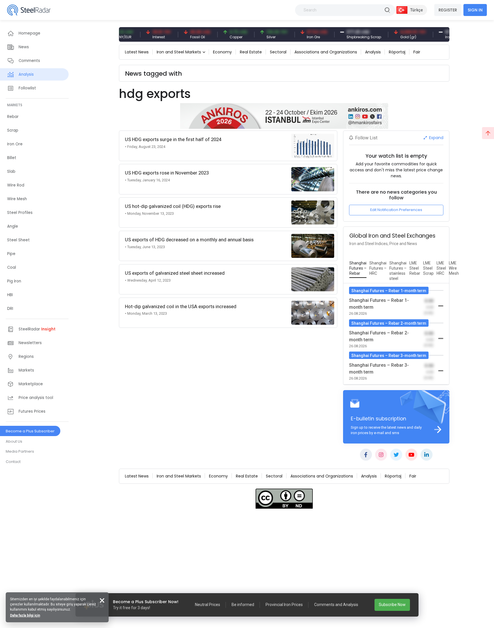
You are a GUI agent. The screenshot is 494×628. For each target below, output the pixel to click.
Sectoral (278, 52)
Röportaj (397, 52)
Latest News (137, 52)
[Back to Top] (488, 133)
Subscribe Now (392, 604)
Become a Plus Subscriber (30, 431)
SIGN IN (475, 10)
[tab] (357, 268)
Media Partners (20, 451)
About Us (14, 441)
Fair (416, 52)
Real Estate (251, 52)
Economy (222, 52)
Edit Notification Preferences (396, 209)
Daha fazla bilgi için (25, 615)
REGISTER (448, 10)
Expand (435, 138)
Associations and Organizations (325, 52)
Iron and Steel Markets (179, 52)
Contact (13, 461)
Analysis (373, 52)
